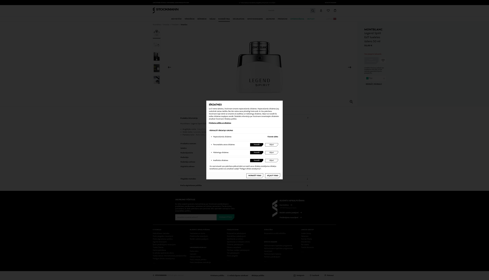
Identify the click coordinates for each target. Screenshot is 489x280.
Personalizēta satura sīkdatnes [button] (223, 145)
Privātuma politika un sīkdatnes (220, 123)
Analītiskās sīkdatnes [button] (219, 160)
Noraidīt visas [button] (254, 176)
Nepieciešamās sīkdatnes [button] (221, 137)
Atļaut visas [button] (272, 176)
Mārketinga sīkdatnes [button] (220, 153)
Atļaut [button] (271, 145)
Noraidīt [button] (257, 145)
